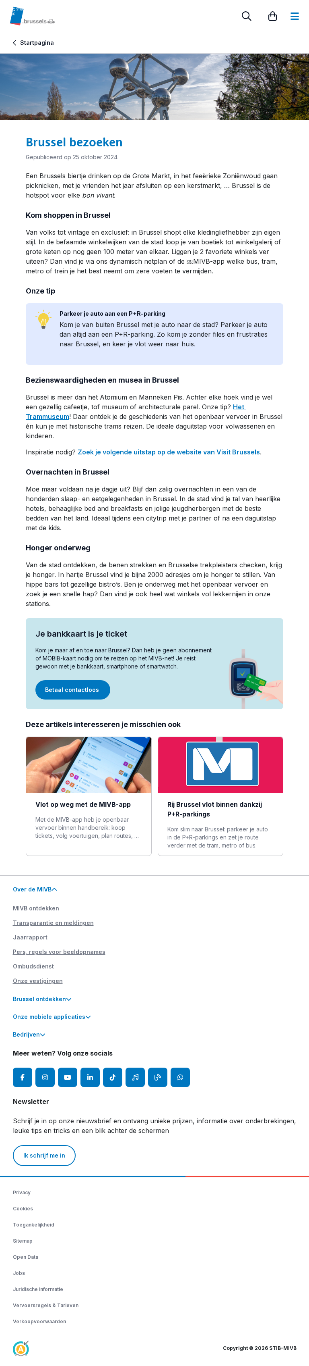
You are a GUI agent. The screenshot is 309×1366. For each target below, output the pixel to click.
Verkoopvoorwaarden (39, 1321)
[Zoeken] (247, 16)
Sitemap (23, 1241)
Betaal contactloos (73, 689)
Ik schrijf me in (44, 1155)
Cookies (23, 1209)
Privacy (22, 1192)
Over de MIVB (32, 889)
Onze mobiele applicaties (49, 1016)
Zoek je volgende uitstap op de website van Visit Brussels (169, 452)
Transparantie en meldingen (53, 922)
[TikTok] (112, 1077)
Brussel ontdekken (39, 998)
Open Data (25, 1257)
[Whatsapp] (180, 1077)
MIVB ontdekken (36, 908)
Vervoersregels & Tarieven (45, 1305)
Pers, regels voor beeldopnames (59, 951)
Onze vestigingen (38, 980)
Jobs (19, 1273)
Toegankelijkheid (33, 1225)
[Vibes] (135, 1077)
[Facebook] (22, 1077)
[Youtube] (67, 1077)
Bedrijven (26, 1034)
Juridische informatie (38, 1289)
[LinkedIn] (90, 1077)
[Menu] (294, 16)
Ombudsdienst (33, 966)
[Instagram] (45, 1077)
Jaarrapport (30, 937)
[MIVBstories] (157, 1077)
